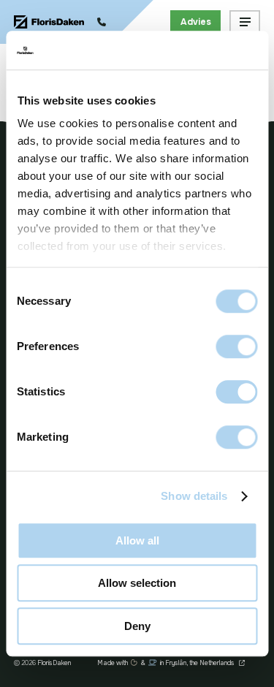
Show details (194, 496)
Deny (137, 626)
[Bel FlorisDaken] (101, 22)
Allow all (137, 540)
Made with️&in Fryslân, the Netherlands (166, 662)
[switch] (236, 346)
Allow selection (137, 583)
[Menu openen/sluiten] (244, 22)
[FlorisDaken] (49, 22)
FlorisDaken (54, 662)
